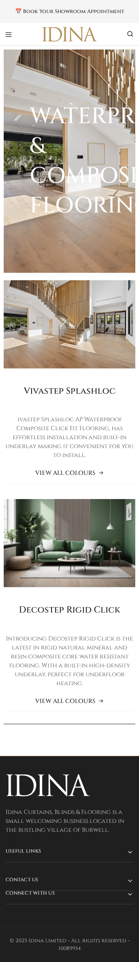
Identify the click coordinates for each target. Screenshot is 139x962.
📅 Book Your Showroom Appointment (69, 11)
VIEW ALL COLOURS (65, 473)
